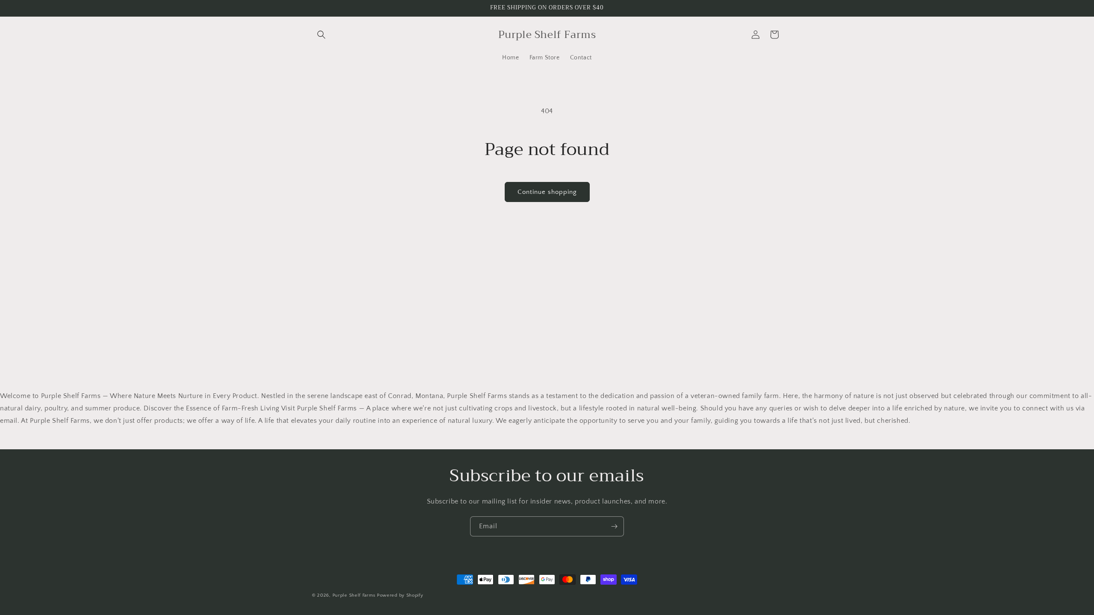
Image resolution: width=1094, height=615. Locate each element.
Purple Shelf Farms (354, 595)
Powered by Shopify (400, 595)
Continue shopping (547, 192)
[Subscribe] (614, 526)
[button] (321, 34)
